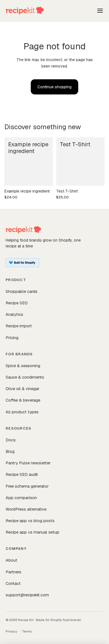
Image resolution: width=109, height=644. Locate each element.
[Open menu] (100, 10)
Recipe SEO (17, 302)
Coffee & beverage (23, 400)
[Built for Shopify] (22, 262)
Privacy (11, 631)
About (11, 560)
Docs (11, 440)
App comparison (21, 497)
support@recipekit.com (27, 594)
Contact (13, 583)
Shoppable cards (21, 291)
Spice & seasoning (23, 365)
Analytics (14, 314)
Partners (13, 571)
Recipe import (19, 325)
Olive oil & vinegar (22, 388)
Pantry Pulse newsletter (28, 462)
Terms (27, 631)
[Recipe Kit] (25, 11)
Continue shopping (54, 86)
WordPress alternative (26, 509)
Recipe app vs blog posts (30, 520)
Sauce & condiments (25, 377)
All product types (22, 411)
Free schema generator (27, 486)
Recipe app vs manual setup (32, 532)
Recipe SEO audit (22, 474)
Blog (10, 451)
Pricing (12, 337)
